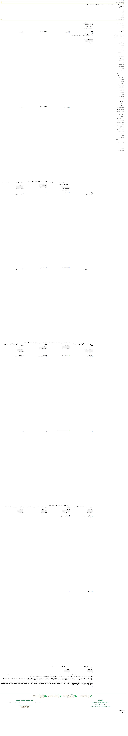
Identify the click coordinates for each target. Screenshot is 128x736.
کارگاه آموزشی (121, 137)
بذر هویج (123, 92)
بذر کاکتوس (122, 114)
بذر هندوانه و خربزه (121, 109)
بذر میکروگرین (121, 120)
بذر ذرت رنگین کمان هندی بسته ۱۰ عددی (83, 666)
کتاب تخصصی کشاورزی (120, 139)
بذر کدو (123, 105)
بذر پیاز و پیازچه (121, 66)
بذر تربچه (122, 68)
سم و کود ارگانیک (121, 129)
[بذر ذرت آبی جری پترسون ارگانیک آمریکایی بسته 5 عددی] (35, 229)
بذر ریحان (122, 71)
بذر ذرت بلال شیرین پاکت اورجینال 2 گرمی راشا (12, 182)
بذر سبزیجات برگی (121, 73)
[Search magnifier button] (1, 2)
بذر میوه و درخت (121, 122)
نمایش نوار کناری (89, 26)
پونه (123, 94)
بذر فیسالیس (122, 103)
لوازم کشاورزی (121, 142)
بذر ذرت (123, 133)
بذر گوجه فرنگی (121, 107)
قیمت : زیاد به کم (121, 52)
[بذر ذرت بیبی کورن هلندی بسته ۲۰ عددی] (35, 68)
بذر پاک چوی (122, 64)
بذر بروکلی (122, 83)
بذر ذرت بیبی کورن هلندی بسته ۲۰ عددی (37, 181)
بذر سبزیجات (122, 60)
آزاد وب (21, 706)
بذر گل (123, 116)
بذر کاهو (123, 79)
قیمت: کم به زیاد (121, 50)
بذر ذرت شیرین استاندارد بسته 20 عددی (83, 506)
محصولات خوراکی (121, 150)
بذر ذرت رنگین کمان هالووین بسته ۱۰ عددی (60, 666)
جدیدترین (122, 48)
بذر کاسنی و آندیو (121, 77)
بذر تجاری (122, 58)
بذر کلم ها (122, 81)
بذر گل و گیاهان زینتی (120, 111)
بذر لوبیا (123, 135)
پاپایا (123, 124)
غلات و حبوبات (121, 131)
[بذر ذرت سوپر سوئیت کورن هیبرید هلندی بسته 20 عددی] (58, 392)
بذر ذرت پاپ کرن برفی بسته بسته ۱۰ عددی (13, 506)
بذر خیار (123, 99)
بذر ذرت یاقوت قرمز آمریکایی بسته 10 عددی (59, 342)
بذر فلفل (122, 101)
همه (123, 33)
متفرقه (123, 148)
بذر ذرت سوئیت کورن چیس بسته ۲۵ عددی (37, 506)
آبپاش (123, 144)
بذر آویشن (122, 62)
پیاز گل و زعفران (121, 127)
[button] (89, 41)
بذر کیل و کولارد (121, 86)
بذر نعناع (122, 90)
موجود (123, 26)
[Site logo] (121, 0)
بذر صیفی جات (121, 96)
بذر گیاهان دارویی (121, 118)
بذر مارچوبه (122, 88)
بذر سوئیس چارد (121, 75)
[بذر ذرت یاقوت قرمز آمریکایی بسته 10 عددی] (58, 229)
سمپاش (123, 146)
